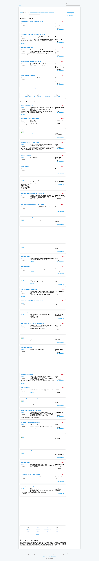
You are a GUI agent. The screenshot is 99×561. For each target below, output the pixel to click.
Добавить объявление (46, 556)
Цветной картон (70, 16)
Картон (52, 12)
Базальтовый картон (70, 12)
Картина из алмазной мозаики (37, 534)
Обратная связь (53, 556)
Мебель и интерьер (34, 12)
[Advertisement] (42, 235)
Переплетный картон (71, 13)
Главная (21, 12)
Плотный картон (70, 15)
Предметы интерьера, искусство (44, 12)
